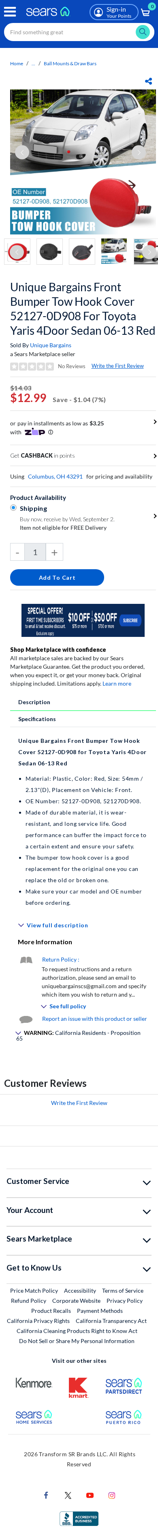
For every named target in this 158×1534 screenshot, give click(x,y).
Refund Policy (28, 1300)
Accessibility (80, 1290)
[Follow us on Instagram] (112, 1494)
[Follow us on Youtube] (90, 1494)
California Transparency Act (111, 1320)
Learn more (116, 683)
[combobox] (79, 32)
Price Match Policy (34, 1290)
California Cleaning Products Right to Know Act (77, 1330)
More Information (45, 941)
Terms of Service (122, 1290)
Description (34, 702)
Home (16, 63)
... (33, 63)
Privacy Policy (125, 1300)
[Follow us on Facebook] (46, 1494)
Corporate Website (76, 1300)
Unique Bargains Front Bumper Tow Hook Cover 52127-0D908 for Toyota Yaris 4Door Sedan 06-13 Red (83, 308)
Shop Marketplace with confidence (58, 649)
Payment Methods (100, 1310)
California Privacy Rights (38, 1320)
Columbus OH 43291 (55, 476)
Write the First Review (118, 366)
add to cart (57, 577)
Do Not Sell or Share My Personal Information (77, 1340)
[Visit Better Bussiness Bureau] (79, 1518)
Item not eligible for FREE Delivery (63, 527)
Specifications (37, 718)
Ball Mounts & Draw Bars (70, 63)
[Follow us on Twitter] (68, 1494)
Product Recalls (51, 1310)
